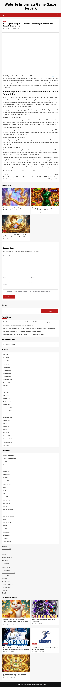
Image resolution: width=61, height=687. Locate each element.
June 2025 (6, 389)
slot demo (4, 552)
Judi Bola (5, 464)
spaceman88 (6, 532)
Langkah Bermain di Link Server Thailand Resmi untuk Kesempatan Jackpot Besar (15, 236)
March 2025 (6, 398)
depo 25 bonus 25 (7, 557)
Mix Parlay (6, 477)
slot (53, 76)
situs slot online (17, 170)
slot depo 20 (5, 563)
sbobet (5, 487)
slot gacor (24, 170)
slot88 (5, 525)
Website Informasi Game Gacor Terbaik (30, 6)
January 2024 (6, 436)
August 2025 (6, 382)
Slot (4, 21)
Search (4, 305)
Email (33, 277)
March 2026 (6, 367)
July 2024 (5, 423)
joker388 (4, 554)
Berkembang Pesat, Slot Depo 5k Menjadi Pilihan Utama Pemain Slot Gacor (23, 334)
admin (5, 28)
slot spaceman (6, 570)
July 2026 (5, 354)
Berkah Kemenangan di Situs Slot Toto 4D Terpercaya (18, 325)
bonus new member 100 (9, 458)
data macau (5, 560)
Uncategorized (7, 541)
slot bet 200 (6, 500)
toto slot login (6, 581)
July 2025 (5, 386)
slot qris (5, 513)
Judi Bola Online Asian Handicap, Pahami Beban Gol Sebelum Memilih (22, 331)
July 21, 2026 (10, 651)
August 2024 (6, 420)
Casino (5, 461)
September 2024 (7, 417)
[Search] (57, 14)
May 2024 (6, 429)
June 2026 (6, 357)
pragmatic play (6, 590)
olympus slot (5, 576)
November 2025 (7, 373)
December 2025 (7, 370)
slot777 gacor (7, 522)
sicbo (4, 490)
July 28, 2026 (40, 623)
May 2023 (6, 445)
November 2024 (7, 411)
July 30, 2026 (10, 624)
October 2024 (7, 414)
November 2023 (7, 442)
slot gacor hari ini (8, 509)
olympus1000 (7, 484)
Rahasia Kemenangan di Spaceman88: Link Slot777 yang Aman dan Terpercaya (15, 177)
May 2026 (6, 361)
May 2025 (6, 392)
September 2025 (7, 379)
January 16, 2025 (12, 28)
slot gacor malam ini (7, 584)
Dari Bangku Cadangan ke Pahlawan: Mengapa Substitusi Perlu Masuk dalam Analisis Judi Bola (29, 328)
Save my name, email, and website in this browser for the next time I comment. (28, 291)
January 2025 (6, 404)
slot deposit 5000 (6, 549)
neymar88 (6, 481)
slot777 (5, 519)
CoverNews (35, 684)
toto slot (5, 538)
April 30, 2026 (40, 212)
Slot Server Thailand (8, 516)
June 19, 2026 (10, 212)
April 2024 (6, 432)
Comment (6, 255)
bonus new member (8, 455)
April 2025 (6, 395)
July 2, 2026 (10, 677)
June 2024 (6, 426)
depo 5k (4, 593)
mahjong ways (6, 567)
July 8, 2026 (40, 651)
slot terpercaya (36, 170)
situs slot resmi (6, 587)
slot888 (5, 529)
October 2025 (7, 376)
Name (5, 277)
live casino (6, 471)
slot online (29, 170)
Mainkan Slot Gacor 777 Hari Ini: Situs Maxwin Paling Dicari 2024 (45, 177)
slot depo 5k (6, 503)
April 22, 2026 (10, 239)
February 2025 (7, 401)
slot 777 (5, 497)
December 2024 (7, 407)
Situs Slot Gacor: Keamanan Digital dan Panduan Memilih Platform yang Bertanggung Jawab (28, 322)
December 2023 (7, 439)
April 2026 (6, 364)
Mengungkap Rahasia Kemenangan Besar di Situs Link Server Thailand (44, 209)
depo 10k (4, 546)
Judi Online (6, 468)
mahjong (4, 578)
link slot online (9, 170)
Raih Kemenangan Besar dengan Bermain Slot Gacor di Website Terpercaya (15, 209)
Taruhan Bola (6, 535)
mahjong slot (6, 474)
